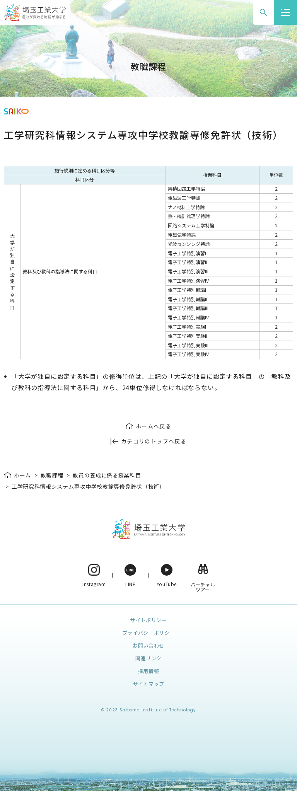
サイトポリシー (148, 620)
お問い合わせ (148, 645)
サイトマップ (148, 683)
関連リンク (148, 658)
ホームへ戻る (153, 426)
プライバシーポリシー (148, 632)
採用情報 (148, 671)
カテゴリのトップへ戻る (153, 441)
